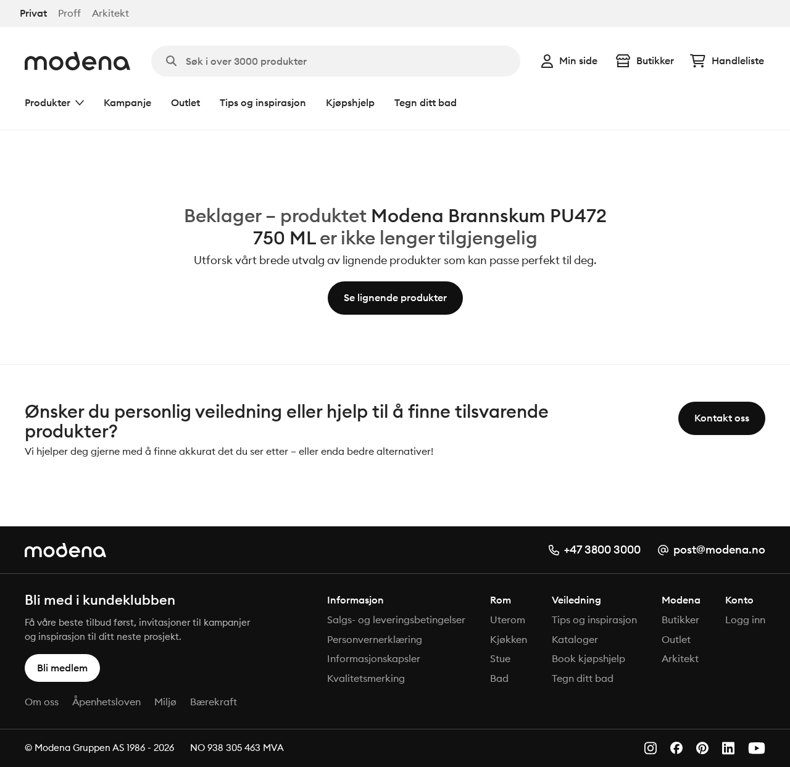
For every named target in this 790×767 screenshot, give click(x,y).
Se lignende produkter (395, 297)
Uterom (507, 619)
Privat (33, 13)
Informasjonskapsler (373, 658)
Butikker (655, 60)
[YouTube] (756, 748)
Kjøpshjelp (350, 102)
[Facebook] (676, 748)
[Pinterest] (702, 748)
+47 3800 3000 (602, 549)
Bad (499, 678)
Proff (69, 13)
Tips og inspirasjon (263, 102)
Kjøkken (508, 639)
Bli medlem (62, 667)
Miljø (165, 701)
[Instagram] (650, 748)
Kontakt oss (721, 418)
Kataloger (575, 639)
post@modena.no (719, 549)
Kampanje (127, 102)
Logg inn (745, 619)
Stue (500, 658)
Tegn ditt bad (425, 102)
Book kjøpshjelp (588, 658)
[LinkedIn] (728, 748)
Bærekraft (213, 701)
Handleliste (738, 60)
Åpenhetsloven (106, 701)
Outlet (185, 102)
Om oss (42, 701)
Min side (578, 60)
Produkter (47, 102)
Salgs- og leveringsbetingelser (396, 619)
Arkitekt (110, 13)
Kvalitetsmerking (366, 678)
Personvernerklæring (374, 639)
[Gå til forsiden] (77, 61)
